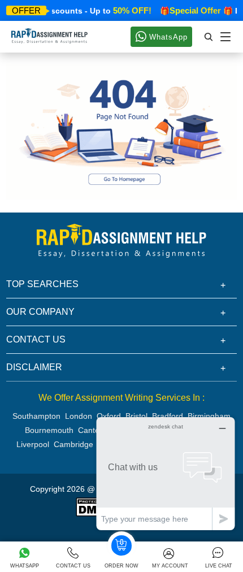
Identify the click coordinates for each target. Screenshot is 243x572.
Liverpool (32, 444)
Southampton (36, 416)
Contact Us (73, 566)
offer (26, 10)
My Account (170, 566)
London (78, 416)
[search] (209, 36)
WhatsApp (167, 37)
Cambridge (73, 444)
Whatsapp (24, 566)
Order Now (121, 566)
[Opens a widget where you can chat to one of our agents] (165, 473)
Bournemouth (49, 430)
